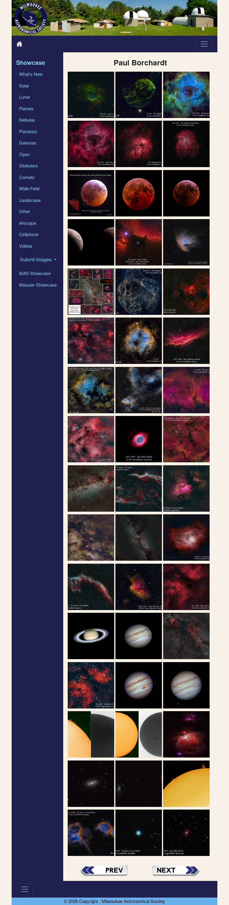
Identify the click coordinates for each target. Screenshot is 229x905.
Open (24, 154)
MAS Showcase (35, 273)
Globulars (28, 165)
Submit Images (36, 259)
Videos (26, 246)
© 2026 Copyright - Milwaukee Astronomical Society (114, 901)
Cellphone (28, 234)
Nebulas (27, 120)
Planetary (28, 131)
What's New (31, 74)
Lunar (24, 97)
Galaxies (27, 142)
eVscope (27, 223)
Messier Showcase (38, 285)
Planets (26, 108)
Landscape (30, 200)
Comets (27, 177)
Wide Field (29, 188)
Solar (24, 85)
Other (24, 211)
